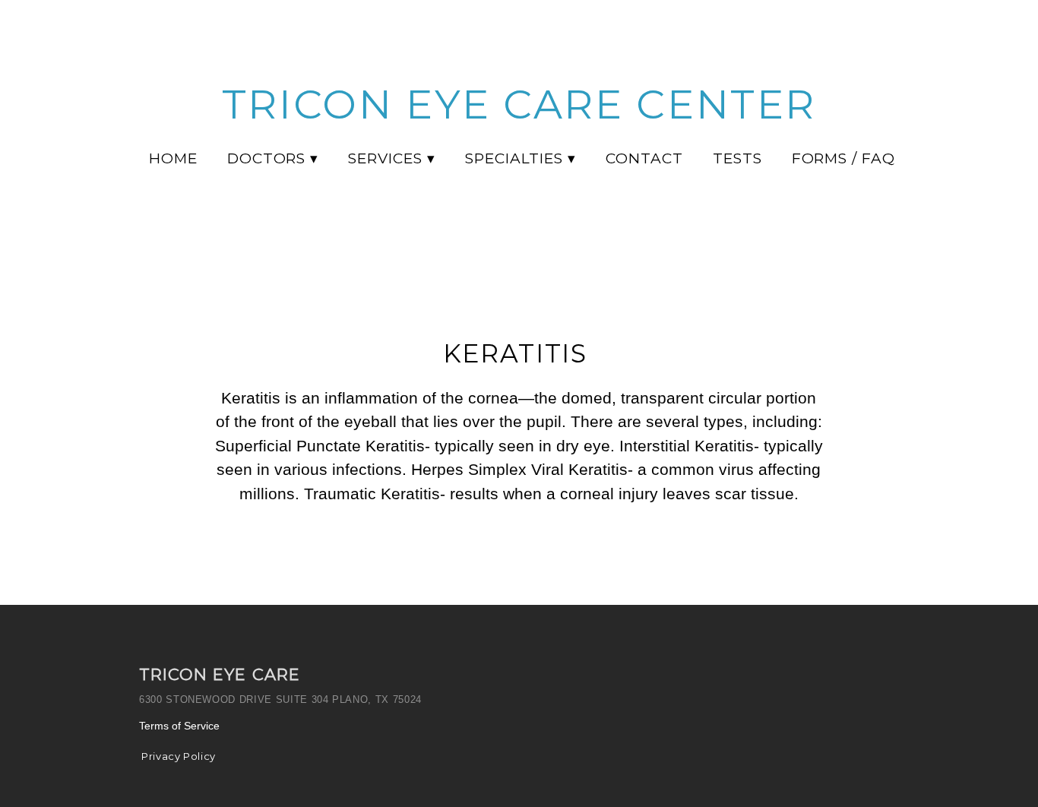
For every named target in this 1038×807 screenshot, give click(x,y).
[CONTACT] (641, 172)
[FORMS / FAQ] (840, 172)
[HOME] (170, 172)
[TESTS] (734, 172)
